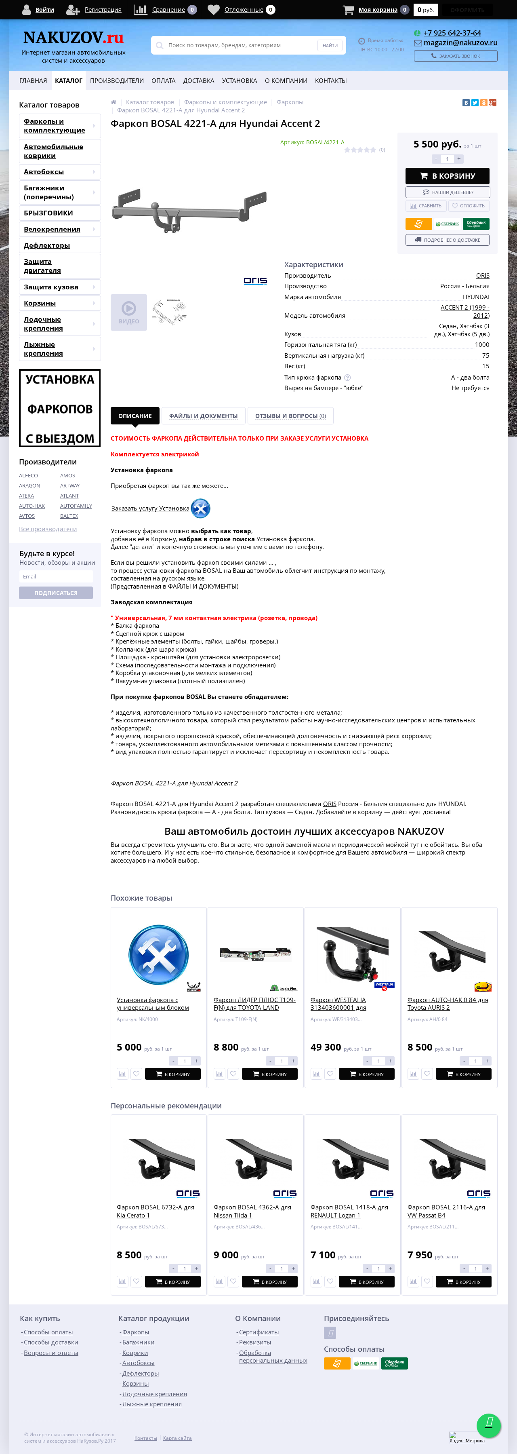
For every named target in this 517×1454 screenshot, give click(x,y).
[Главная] (113, 102)
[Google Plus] (492, 102)
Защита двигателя (42, 266)
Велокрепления (52, 229)
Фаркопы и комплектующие (54, 125)
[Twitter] (475, 102)
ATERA (26, 495)
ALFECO (28, 475)
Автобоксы (44, 171)
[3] (360, 150)
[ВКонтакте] (466, 102)
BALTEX (69, 515)
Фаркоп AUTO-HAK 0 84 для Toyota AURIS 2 (448, 1004)
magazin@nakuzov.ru (461, 42)
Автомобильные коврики (53, 151)
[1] (347, 150)
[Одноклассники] (484, 102)
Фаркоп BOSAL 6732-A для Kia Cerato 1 (155, 1211)
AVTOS (27, 515)
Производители (117, 80)
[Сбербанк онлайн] (476, 224)
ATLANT (69, 495)
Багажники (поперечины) (49, 192)
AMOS (67, 475)
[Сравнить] (122, 1074)
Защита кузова (51, 286)
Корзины (40, 303)
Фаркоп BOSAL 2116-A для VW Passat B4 (446, 1211)
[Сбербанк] (447, 224)
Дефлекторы (47, 245)
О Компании (286, 80)
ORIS (483, 275)
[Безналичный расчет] (419, 224)
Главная (33, 80)
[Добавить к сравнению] (122, 1281)
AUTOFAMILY (76, 505)
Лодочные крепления (43, 323)
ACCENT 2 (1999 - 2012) (465, 311)
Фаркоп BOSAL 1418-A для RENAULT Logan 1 (349, 1211)
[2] (354, 150)
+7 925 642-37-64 (452, 33)
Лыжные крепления (43, 349)
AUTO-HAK (32, 505)
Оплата (163, 80)
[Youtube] (330, 1333)
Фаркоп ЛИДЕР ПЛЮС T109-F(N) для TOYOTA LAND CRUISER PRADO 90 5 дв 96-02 (255, 1012)
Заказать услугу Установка (150, 508)
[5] (373, 150)
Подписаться (56, 593)
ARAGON (29, 485)
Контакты (331, 80)
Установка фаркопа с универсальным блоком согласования (153, 1007)
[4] (367, 150)
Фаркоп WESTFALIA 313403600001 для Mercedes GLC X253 (339, 1007)
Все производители (48, 529)
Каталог (68, 80)
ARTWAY (70, 485)
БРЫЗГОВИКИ (48, 212)
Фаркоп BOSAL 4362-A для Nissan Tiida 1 (252, 1211)
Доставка (198, 80)
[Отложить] (136, 1074)
